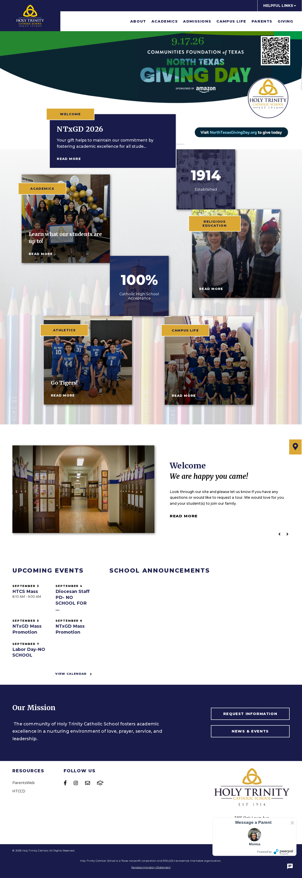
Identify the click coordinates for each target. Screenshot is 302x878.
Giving (285, 21)
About (138, 21)
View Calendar (71, 673)
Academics (164, 21)
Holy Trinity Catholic (30, 16)
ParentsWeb (23, 783)
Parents (262, 21)
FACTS (100, 782)
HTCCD (18, 791)
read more (41, 254)
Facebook (65, 782)
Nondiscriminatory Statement (151, 867)
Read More (69, 159)
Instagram (76, 782)
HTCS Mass (25, 591)
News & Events (250, 731)
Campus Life (231, 21)
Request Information (250, 714)
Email (87, 782)
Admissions (197, 21)
